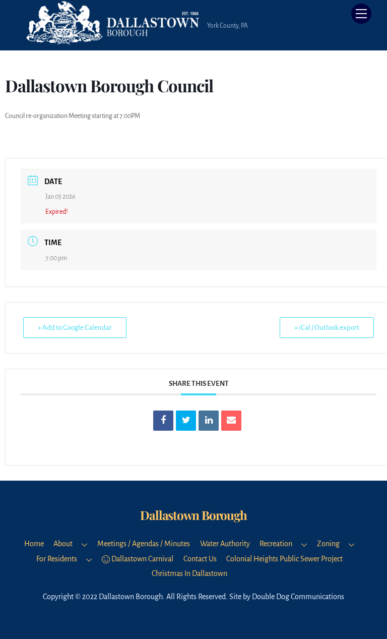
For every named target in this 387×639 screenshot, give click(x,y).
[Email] (231, 421)
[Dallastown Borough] (114, 40)
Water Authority (225, 544)
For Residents (56, 559)
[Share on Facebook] (163, 421)
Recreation (276, 544)
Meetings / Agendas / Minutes (143, 544)
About (63, 544)
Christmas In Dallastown (189, 573)
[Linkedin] (209, 421)
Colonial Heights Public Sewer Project (284, 559)
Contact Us (200, 559)
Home (34, 544)
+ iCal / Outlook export (326, 327)
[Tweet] (186, 421)
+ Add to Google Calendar (75, 327)
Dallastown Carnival (141, 559)
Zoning (328, 544)
